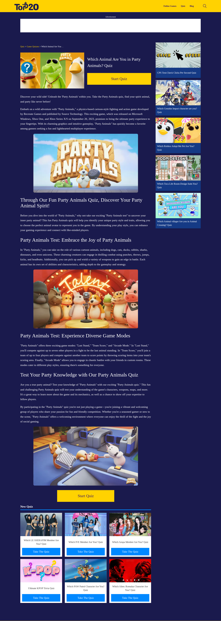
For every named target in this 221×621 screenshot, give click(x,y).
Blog (192, 6)
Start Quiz (119, 79)
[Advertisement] (110, 25)
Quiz (183, 6)
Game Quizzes (33, 46)
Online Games (169, 6)
